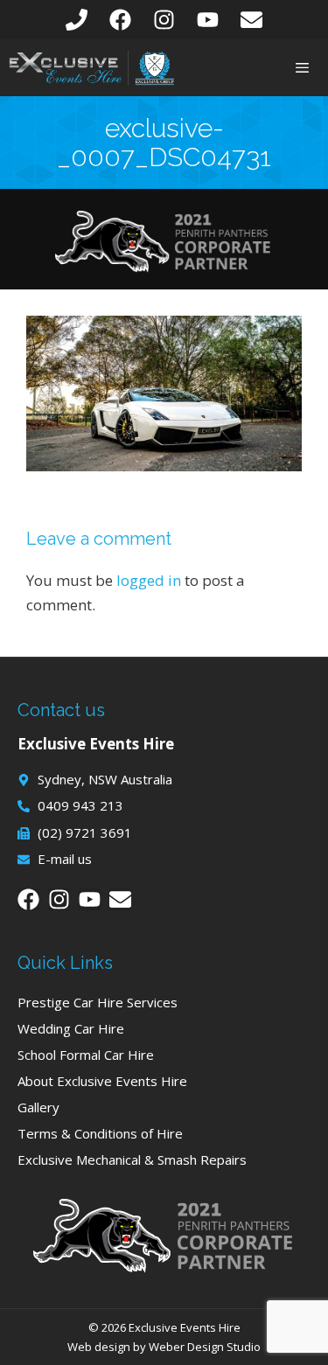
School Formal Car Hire (85, 1054)
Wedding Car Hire (70, 1028)
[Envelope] (251, 20)
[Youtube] (208, 20)
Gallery (38, 1107)
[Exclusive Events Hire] (92, 68)
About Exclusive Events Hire (102, 1081)
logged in (148, 580)
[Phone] (76, 20)
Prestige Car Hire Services (97, 1002)
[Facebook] (120, 20)
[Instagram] (164, 20)
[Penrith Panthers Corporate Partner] (164, 267)
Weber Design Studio (205, 1347)
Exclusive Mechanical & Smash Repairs (132, 1159)
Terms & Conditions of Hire (100, 1133)
